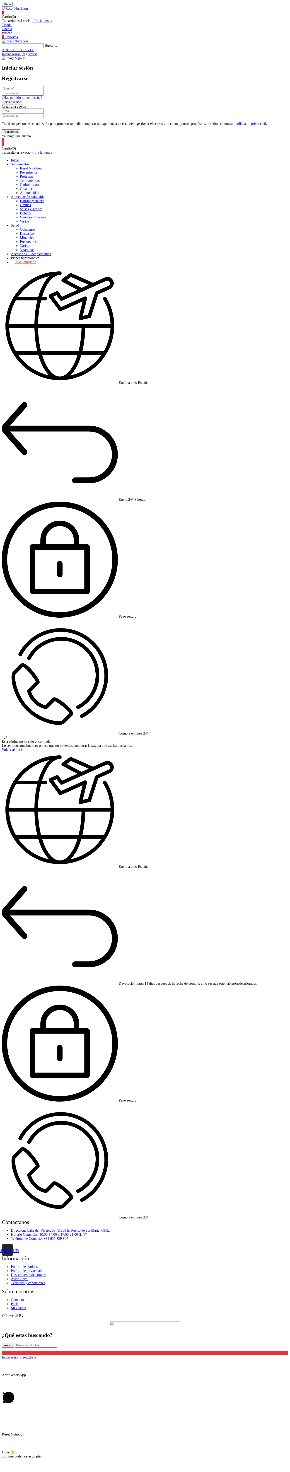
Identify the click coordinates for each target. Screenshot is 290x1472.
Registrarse (29, 54)
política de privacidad (250, 124)
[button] (145, 13)
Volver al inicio (13, 750)
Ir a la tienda (43, 21)
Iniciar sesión (11, 54)
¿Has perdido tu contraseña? (22, 97)
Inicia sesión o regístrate (19, 1357)
